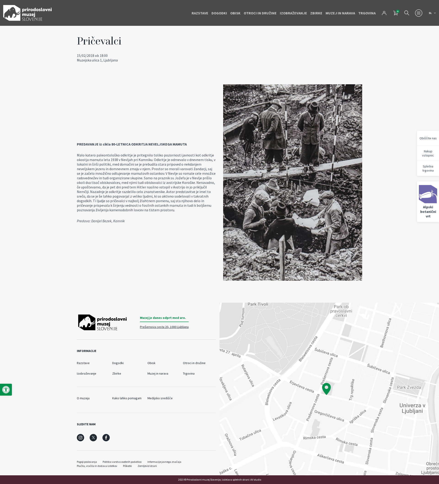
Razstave (200, 13)
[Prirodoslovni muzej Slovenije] (27, 13)
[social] (80, 437)
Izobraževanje (293, 13)
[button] (6, 390)
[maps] (329, 389)
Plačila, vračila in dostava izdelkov (97, 466)
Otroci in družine (260, 13)
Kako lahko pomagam (127, 398)
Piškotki (127, 466)
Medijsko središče (160, 398)
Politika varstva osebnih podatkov (122, 461)
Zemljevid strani (147, 466)
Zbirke (316, 13)
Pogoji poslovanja (87, 461)
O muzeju (83, 398)
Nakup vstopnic (428, 153)
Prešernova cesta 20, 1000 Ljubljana (164, 327)
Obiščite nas (428, 138)
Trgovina (367, 13)
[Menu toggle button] (418, 13)
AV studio (255, 479)
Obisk (235, 13)
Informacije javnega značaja (164, 461)
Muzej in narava (340, 13)
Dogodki (219, 13)
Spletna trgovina (428, 168)
